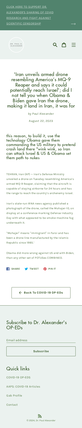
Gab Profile (14, 395)
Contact (12, 404)
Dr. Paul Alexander (46, 420)
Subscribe (41, 351)
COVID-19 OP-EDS (18, 377)
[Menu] (73, 44)
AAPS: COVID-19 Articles (23, 386)
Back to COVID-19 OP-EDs (43, 292)
